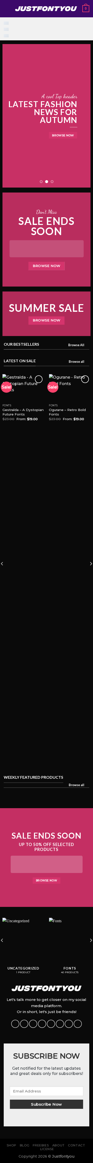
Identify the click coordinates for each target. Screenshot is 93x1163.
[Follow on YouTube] (69, 1024)
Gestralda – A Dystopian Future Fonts (23, 412)
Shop (11, 1145)
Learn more (72, 22)
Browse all (76, 361)
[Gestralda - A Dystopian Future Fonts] (23, 387)
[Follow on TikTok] (33, 1024)
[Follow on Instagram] (24, 1024)
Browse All (76, 345)
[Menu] (7, 8)
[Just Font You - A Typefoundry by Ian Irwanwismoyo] (46, 9)
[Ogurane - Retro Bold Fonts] (70, 387)
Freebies (41, 1145)
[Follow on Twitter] (42, 1024)
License (47, 1149)
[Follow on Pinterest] (60, 1024)
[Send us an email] (51, 1024)
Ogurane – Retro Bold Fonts (67, 412)
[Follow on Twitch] (78, 1024)
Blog (25, 1145)
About (58, 1145)
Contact (76, 1145)
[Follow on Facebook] (15, 1024)
